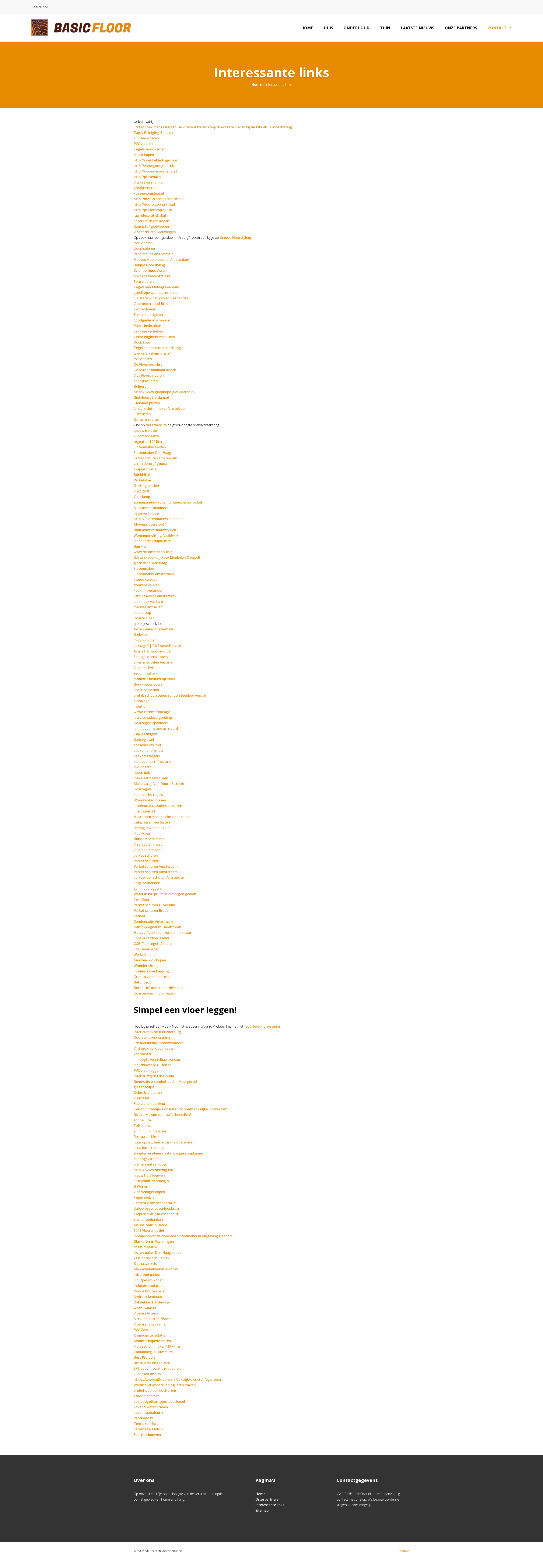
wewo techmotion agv (152, 712)
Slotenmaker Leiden (150, 447)
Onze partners (461, 27)
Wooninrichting (146, 965)
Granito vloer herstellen (153, 976)
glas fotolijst (144, 1087)
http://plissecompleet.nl (153, 210)
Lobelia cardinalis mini (151, 938)
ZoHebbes (142, 1125)
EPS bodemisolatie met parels (157, 1368)
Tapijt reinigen (145, 734)
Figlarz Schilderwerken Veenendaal (161, 298)
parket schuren (146, 855)
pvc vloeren (143, 767)
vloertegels (142, 789)
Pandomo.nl (143, 1418)
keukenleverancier (148, 590)
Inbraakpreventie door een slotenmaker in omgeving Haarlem (183, 1236)
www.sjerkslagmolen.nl (152, 353)
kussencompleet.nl (149, 193)
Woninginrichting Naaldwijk (156, 535)
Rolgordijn (142, 386)
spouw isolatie (145, 430)
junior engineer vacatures (154, 336)
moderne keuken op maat (154, 678)
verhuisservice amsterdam (155, 596)
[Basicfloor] (81, 27)
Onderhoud (356, 27)
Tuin (385, 27)
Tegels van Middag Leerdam (156, 287)
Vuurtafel (141, 1098)
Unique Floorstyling (235, 237)
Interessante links (269, 1504)
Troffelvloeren (145, 309)
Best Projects (144, 1357)
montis (139, 706)
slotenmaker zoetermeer (154, 629)
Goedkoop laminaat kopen (155, 370)
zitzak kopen (144, 154)
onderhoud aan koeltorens (155, 1390)
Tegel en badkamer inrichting (157, 347)
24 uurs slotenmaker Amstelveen (160, 408)
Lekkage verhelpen (149, 331)
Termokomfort (146, 1423)
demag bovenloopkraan (153, 827)
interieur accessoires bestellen (158, 805)
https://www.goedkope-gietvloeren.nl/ (165, 392)
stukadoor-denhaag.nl (152, 1180)
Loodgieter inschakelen (152, 320)
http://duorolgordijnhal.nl (154, 204)
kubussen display (147, 1374)
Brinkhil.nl (142, 474)
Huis (328, 27)
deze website (156, 425)
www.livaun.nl (145, 1307)
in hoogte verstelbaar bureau (157, 1059)
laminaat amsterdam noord (156, 728)
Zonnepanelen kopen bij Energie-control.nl (168, 502)
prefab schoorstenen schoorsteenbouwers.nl (170, 695)
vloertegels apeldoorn (151, 723)
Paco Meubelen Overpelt (153, 254)
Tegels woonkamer (149, 149)
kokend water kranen (151, 1407)
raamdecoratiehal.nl (150, 215)
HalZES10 (141, 491)
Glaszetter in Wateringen (154, 1241)
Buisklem (141, 546)
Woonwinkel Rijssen (150, 800)
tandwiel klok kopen (150, 960)
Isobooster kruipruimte (152, 541)
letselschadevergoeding (153, 717)
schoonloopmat (146, 1396)
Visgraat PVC (144, 667)
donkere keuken (147, 585)
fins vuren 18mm (147, 1136)
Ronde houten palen (150, 1291)
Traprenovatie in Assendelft (156, 1214)
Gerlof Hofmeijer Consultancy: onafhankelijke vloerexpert (180, 1109)
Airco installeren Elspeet (153, 1318)
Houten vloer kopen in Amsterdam (161, 259)
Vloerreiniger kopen (149, 1192)
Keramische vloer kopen (171, 816)
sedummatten (145, 673)
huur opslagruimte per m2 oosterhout (164, 1142)
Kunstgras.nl (144, 739)
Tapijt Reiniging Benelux (153, 132)
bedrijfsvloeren (146, 381)
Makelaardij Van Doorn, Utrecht (159, 783)
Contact (497, 27)
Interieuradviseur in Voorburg (157, 1032)
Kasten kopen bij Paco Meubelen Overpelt (167, 557)
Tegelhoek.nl (144, 1197)
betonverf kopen (147, 513)
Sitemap (262, 1510)
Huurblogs (142, 833)
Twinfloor (141, 899)
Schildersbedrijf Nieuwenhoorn (159, 1043)
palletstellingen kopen (151, 221)
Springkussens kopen (151, 656)
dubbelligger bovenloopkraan (157, 1208)
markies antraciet (148, 607)
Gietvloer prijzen (147, 403)
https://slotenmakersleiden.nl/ (158, 518)
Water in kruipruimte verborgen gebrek (165, 894)
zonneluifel (143, 1120)
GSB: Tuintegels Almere (153, 943)
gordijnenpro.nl (146, 187)
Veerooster (142, 1054)
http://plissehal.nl (148, 176)
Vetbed (139, 916)
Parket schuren (146, 861)
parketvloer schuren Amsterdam (159, 877)
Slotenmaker (144, 568)
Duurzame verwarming (152, 1037)
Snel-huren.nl (144, 811)
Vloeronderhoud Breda (152, 303)
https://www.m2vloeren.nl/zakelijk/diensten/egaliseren (178, 1379)
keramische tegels (148, 794)
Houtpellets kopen (149, 1280)
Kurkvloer (141, 634)
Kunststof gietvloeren (151, 226)
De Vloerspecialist (148, 364)
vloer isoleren (144, 248)
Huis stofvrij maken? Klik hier (157, 1346)
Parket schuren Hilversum (154, 905)
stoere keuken (145, 579)
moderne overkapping (151, 971)
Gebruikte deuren (148, 1092)
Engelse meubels (147, 883)
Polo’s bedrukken (147, 325)
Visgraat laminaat (148, 844)
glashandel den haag (150, 563)
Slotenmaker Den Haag (152, 452)
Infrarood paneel (147, 1274)
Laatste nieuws (417, 27)
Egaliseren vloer (146, 949)
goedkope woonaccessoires (156, 292)
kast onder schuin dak (151, 1258)
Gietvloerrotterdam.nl (151, 397)
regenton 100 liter (148, 441)
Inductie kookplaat (149, 1285)
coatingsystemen (148, 1158)
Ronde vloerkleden (149, 838)
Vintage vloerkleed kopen (154, 1048)
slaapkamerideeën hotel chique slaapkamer (168, 1153)
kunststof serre (146, 436)
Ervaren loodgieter (148, 314)
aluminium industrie (150, 1131)
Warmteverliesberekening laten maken (165, 1385)
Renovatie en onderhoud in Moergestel (165, 1081)
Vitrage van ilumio (148, 182)
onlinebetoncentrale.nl (152, 276)
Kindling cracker (146, 485)
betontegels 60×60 (149, 1429)
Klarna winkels (145, 1263)
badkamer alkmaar (149, 750)
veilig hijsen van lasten (152, 822)
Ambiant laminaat (148, 1296)
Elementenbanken (148, 1219)
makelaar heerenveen (151, 778)
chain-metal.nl (145, 1247)
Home (307, 27)
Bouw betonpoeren (149, 684)
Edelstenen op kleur (149, 1103)
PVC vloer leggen (147, 1070)
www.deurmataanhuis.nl (153, 552)
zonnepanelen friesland (152, 761)
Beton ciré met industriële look (158, 987)
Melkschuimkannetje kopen (156, 1269)
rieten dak (142, 772)
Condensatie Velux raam (153, 921)
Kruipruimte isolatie (149, 1335)
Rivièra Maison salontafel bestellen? (162, 1114)
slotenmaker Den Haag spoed (158, 1252)
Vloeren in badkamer (150, 1324)
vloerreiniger (144, 618)
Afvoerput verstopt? (150, 524)
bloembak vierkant (148, 601)
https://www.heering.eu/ (153, 1169)
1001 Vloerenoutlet (149, 1230)
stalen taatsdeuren (149, 1412)
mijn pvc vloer (145, 640)
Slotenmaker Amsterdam (154, 574)
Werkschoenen (146, 954)
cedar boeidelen (146, 689)
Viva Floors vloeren (149, 375)
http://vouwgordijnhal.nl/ (154, 165)
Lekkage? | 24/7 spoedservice (157, 645)
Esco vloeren (144, 281)
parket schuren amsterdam (155, 458)
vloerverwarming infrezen (154, 993)
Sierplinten (142, 414)
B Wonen (141, 1186)
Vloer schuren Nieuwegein (155, 232)
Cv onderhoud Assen (150, 270)
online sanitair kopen (150, 1164)
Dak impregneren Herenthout (158, 927)
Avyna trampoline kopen (153, 651)
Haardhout (142, 816)
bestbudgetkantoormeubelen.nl (159, 1401)
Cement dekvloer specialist (155, 1203)
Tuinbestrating (280, 127)
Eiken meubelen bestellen (154, 662)
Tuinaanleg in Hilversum (153, 1352)
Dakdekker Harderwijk (152, 1302)
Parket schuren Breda (151, 910)
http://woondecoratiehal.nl (155, 171)
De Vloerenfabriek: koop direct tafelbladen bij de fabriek (222, 127)
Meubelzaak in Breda (150, 1225)
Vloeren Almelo (146, 1313)
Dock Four (142, 342)
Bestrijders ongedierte (152, 1363)
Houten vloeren (146, 138)
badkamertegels (147, 756)
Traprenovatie (145, 469)
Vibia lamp (142, 496)
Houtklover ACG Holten (153, 1065)
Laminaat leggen (147, 888)
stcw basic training (149, 1147)
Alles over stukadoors (151, 507)
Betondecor (143, 982)
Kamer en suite (146, 419)
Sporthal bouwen (147, 1434)
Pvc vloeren (143, 358)
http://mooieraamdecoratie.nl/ (158, 198)
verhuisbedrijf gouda (150, 463)
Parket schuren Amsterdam (156, 866)
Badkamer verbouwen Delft (156, 529)
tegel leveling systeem (262, 1026)
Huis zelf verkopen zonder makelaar (162, 932)
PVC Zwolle (142, 1329)
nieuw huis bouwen (149, 1175)
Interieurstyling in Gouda (154, 1076)
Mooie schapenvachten (152, 1340)
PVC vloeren (143, 143)
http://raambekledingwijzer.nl (157, 160)
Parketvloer (143, 480)
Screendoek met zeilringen (155, 127)
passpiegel (142, 701)
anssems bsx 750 (147, 745)
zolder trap (142, 612)
